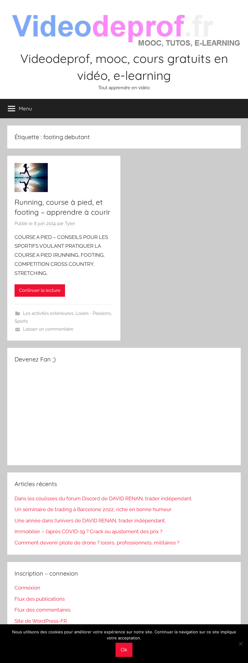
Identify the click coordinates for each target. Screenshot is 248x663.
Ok (124, 650)
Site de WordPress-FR (41, 621)
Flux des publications (40, 599)
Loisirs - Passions (93, 313)
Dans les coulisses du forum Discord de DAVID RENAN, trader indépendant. (103, 498)
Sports (21, 321)
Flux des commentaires (42, 610)
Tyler (70, 223)
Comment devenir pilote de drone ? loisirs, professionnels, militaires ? (97, 543)
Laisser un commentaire (48, 329)
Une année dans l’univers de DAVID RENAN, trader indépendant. (90, 521)
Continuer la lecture (39, 290)
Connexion (27, 588)
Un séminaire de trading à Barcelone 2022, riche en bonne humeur (93, 509)
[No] (240, 644)
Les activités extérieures (48, 313)
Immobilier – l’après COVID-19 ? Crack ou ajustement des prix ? (88, 531)
